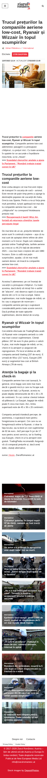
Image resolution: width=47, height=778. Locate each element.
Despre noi (17, 739)
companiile (28, 137)
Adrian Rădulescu (13, 48)
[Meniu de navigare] (5, 6)
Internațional (28, 48)
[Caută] (43, 6)
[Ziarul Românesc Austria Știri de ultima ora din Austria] (23, 6)
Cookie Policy (20, 744)
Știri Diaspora (20, 54)
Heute (11, 455)
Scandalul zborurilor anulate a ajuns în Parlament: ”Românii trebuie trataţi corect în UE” (23, 271)
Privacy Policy (8, 744)
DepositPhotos (32, 770)
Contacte (30, 739)
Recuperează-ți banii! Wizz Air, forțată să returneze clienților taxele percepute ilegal (20, 220)
